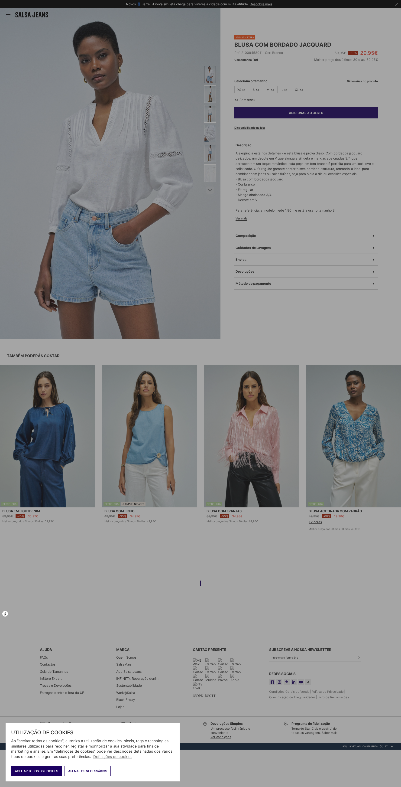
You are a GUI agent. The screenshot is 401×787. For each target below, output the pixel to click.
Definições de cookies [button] (112, 756)
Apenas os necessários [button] (87, 771)
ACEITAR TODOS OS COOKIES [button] (36, 771)
